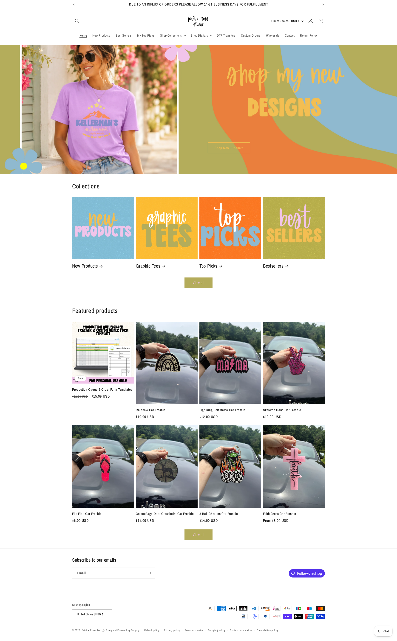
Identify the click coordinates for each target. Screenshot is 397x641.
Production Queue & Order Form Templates (102, 389)
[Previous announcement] (74, 4)
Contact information (241, 630)
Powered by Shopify (128, 630)
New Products (85, 266)
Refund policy (152, 630)
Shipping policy (217, 630)
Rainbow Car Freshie (150, 410)
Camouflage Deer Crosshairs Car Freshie (165, 514)
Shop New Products (229, 147)
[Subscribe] (150, 573)
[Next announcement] (323, 4)
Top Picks (208, 266)
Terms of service (194, 630)
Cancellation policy (267, 630)
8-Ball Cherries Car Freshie (218, 514)
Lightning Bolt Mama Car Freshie (222, 410)
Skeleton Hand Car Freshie (282, 410)
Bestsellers (273, 266)
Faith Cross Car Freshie (279, 514)
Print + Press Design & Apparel (99, 630)
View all (198, 282)
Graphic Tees (148, 266)
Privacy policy (172, 630)
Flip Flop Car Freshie (87, 514)
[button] (77, 21)
